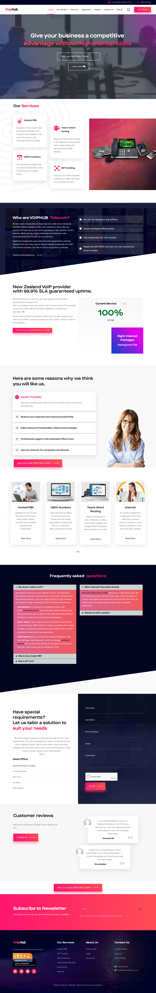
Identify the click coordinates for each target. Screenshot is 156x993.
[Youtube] (27, 971)
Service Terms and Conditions (90, 985)
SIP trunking (68, 168)
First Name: (90, 708)
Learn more (77, 66)
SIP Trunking (62, 954)
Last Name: (90, 720)
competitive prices (31, 610)
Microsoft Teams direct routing (95, 593)
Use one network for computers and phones (45, 450)
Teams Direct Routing (66, 963)
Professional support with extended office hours (47, 439)
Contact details (121, 949)
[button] (142, 9)
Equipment (90, 958)
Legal (88, 954)
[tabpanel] (25, 513)
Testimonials (91, 949)
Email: (87, 744)
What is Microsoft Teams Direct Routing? (102, 587)
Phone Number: (92, 732)
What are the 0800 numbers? (97, 613)
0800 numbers (32, 157)
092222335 (122, 967)
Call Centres (62, 967)
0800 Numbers (63, 958)
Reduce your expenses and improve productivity (47, 417)
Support (118, 954)
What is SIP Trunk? (26, 661)
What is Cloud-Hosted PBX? (30, 656)
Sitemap (71, 985)
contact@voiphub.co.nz (127, 970)
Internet (60, 972)
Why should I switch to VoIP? (30, 587)
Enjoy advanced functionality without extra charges (49, 428)
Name (41, 754)
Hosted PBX (30, 120)
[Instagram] (34, 971)
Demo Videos (120, 958)
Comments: (90, 755)
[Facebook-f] (15, 971)
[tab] (54, 397)
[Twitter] (21, 971)
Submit (92, 786)
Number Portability (31, 397)
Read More (26, 538)
